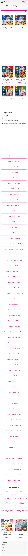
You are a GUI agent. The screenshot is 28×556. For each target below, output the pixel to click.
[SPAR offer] (21, 525)
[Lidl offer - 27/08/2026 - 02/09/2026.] (7, 20)
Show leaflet (7, 31)
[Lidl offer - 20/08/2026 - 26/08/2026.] (20, 71)
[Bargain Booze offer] (7, 525)
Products (4, 547)
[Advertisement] (14, 51)
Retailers (4, 544)
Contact (4, 552)
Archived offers (5, 549)
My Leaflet (6, 2)
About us (4, 550)
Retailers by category (7, 546)
